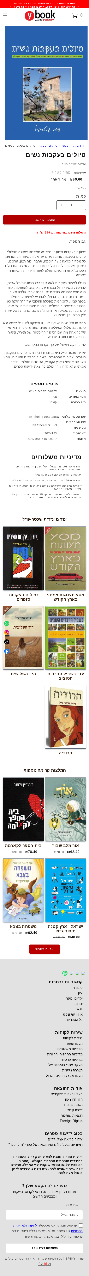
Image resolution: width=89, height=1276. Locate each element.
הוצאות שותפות (72, 1115)
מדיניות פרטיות (72, 1059)
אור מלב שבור (65, 845)
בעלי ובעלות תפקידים (67, 1094)
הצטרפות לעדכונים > (44, 1248)
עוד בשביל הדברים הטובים (65, 676)
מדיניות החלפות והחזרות (65, 1054)
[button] (5, 15)
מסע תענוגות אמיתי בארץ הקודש (65, 597)
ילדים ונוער (74, 998)
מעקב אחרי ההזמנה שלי (65, 1065)
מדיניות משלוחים (70, 1049)
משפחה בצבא (23, 926)
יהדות (79, 1004)
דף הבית (79, 145)
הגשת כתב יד (73, 1105)
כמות (81, 196)
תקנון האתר (74, 1043)
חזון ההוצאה (74, 1099)
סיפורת (78, 988)
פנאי (65, 145)
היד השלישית (23, 674)
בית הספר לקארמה (23, 845)
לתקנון (32, 1225)
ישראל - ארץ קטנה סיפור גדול (65, 928)
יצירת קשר (75, 1110)
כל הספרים (75, 1020)
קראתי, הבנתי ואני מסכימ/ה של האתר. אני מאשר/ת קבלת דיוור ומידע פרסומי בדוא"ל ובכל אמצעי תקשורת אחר (47, 1231)
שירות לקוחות (73, 1038)
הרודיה (65, 753)
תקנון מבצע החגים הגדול (64, 1075)
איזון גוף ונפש (73, 1014)
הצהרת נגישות (72, 1070)
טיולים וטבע (49, 145)
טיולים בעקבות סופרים (23, 597)
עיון (80, 993)
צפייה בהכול (44, 949)
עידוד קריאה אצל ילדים (65, 1139)
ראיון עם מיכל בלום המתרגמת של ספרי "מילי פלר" (45, 1144)
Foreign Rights (71, 1121)
